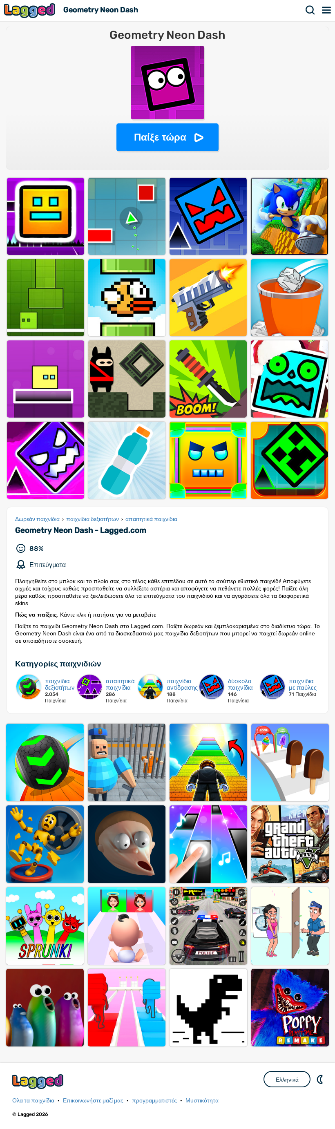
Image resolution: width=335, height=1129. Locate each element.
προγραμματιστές (154, 1100)
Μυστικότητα (202, 1100)
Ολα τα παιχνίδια (33, 1100)
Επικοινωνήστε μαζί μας (93, 1100)
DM (321, 1079)
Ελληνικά (287, 1079)
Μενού (327, 10)
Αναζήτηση (310, 10)
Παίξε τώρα (160, 137)
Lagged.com (38, 1081)
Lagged (30, 10)
